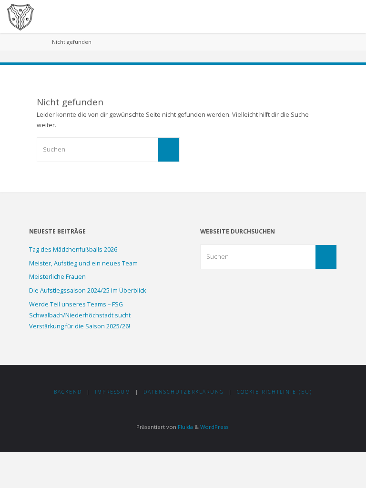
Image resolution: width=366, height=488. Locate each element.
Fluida (184, 426)
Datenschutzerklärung (183, 391)
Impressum (113, 391)
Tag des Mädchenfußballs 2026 (73, 249)
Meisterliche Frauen (57, 277)
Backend (68, 391)
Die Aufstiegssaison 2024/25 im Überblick (87, 290)
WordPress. (215, 426)
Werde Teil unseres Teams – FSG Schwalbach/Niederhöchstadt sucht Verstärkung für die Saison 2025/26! (80, 315)
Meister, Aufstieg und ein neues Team (83, 263)
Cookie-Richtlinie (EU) (274, 391)
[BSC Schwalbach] (20, 16)
